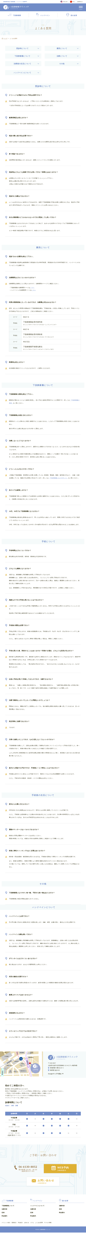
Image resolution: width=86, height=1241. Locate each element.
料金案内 (4, 1216)
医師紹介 (14, 1222)
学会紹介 (20, 1222)
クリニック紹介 (6, 1222)
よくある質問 (39, 1222)
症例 (3, 1212)
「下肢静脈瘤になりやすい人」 (58, 478)
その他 (61, 64)
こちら (32, 287)
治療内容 (4, 1209)
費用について (62, 48)
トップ (5, 38)
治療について (62, 56)
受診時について (22, 48)
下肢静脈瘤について (22, 56)
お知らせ (26, 1222)
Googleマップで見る (54, 1073)
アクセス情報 (47, 1222)
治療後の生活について (22, 64)
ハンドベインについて (22, 73)
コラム (32, 1222)
